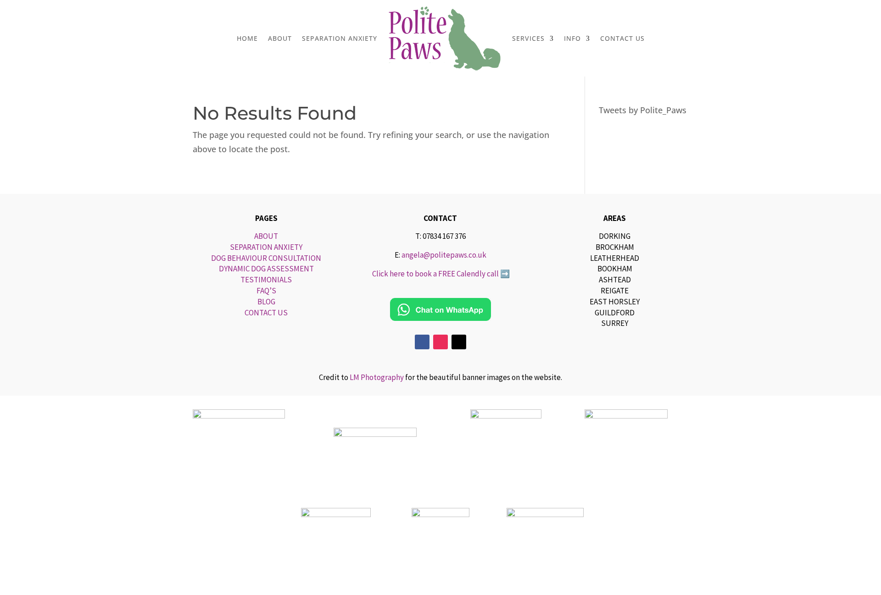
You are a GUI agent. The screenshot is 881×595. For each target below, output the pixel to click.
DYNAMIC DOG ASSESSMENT (266, 269)
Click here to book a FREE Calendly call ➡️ (440, 274)
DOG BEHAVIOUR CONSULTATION (266, 258)
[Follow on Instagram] (440, 342)
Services (528, 38)
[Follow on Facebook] (422, 342)
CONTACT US (266, 313)
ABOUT (266, 236)
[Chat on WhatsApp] (440, 309)
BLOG (266, 302)
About (280, 38)
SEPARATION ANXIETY (266, 247)
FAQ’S (266, 291)
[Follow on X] (459, 342)
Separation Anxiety (339, 38)
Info (572, 38)
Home (247, 38)
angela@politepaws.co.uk (443, 255)
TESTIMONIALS (266, 280)
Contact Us (622, 38)
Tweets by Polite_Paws (642, 110)
